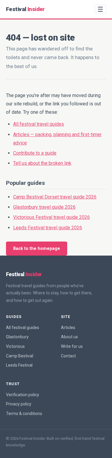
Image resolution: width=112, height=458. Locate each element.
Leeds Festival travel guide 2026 (47, 227)
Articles (68, 327)
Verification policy (22, 394)
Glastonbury (17, 336)
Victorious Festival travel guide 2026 (51, 217)
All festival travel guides (38, 124)
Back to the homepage (36, 248)
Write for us (72, 346)
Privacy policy (18, 404)
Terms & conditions (24, 413)
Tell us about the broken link (42, 163)
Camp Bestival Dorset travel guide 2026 (54, 197)
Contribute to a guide (34, 153)
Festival (25, 9)
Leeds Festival (19, 365)
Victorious (15, 346)
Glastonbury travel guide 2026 (44, 207)
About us (69, 336)
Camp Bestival (19, 356)
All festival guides (22, 327)
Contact (68, 356)
